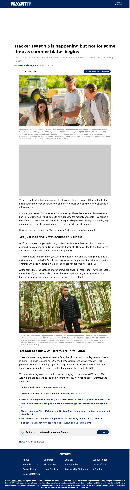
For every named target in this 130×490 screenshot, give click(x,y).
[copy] (35, 71)
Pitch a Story (50, 464)
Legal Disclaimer (52, 469)
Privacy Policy (71, 464)
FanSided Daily (30, 464)
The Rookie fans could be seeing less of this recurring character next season (62, 418)
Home (22, 442)
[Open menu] (6, 3)
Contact (69, 459)
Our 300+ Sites (100, 459)
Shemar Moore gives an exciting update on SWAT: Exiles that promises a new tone (65, 399)
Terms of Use (99, 464)
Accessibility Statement (76, 469)
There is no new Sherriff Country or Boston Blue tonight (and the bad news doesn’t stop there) (65, 412)
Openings (48, 459)
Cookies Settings (31, 474)
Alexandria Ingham (28, 65)
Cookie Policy (29, 469)
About (26, 459)
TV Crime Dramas (36, 442)
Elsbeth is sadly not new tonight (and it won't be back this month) (56, 423)
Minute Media (16, 481)
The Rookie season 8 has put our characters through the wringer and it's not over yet (64, 405)
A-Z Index (97, 469)
